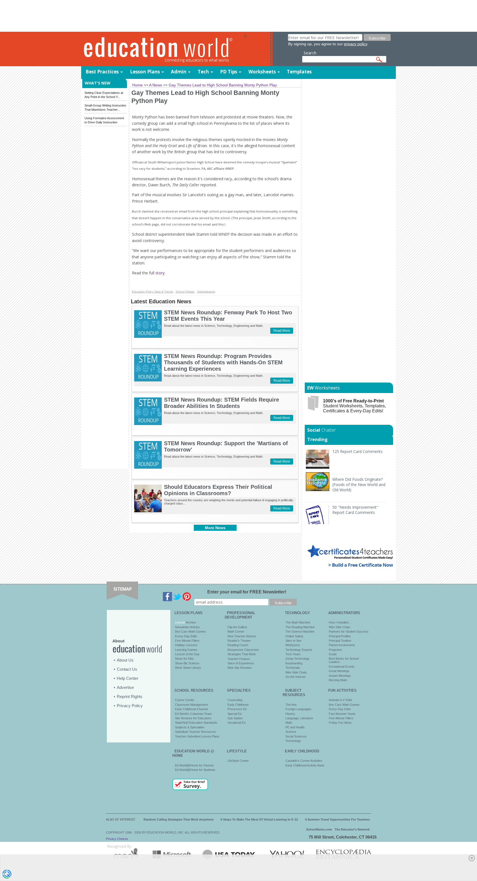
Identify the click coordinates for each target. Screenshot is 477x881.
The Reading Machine (300, 627)
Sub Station (235, 718)
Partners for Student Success (349, 631)
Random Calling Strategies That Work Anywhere (179, 819)
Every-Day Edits (186, 636)
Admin (178, 71)
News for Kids (184, 658)
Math (288, 722)
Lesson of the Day (187, 654)
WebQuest (292, 645)
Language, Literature (299, 718)
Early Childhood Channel (191, 709)
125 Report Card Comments (357, 451)
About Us (125, 660)
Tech (203, 71)
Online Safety (294, 636)
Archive (190, 622)
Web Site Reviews (239, 667)
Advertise (125, 687)
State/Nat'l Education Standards (196, 722)
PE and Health (294, 727)
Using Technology (297, 658)
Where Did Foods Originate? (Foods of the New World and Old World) (358, 484)
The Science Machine (299, 631)
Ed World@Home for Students (195, 769)
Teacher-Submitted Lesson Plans (197, 736)
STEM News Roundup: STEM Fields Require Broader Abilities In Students (221, 403)
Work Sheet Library (188, 667)
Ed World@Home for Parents (194, 765)
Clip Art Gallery (237, 627)
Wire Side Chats (296, 672)
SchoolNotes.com (319, 829)
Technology (293, 740)
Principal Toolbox (340, 640)
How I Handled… (340, 622)
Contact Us (127, 669)
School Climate (185, 291)
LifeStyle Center (238, 760)
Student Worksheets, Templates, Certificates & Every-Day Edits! (354, 406)
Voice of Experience (240, 663)
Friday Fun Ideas (340, 722)
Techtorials (292, 667)
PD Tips (228, 71)
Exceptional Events (341, 666)
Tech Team (292, 654)
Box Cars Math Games (190, 631)
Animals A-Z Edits (340, 700)
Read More (281, 331)
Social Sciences (296, 736)
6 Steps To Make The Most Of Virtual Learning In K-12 (259, 819)
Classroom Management (191, 704)
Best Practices (102, 71)
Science (290, 731)
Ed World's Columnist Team (193, 713)
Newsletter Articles (187, 627)
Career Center (184, 700)
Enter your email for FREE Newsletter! (246, 592)
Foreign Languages (298, 709)
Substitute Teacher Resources (195, 731)
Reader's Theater (239, 640)
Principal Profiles (340, 636)
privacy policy (355, 44)
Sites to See (293, 640)
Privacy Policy (130, 705)
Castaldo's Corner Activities (303, 760)
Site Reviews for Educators (193, 718)
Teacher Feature (238, 658)
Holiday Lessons (186, 645)
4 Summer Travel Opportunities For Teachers (337, 819)
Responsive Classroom (243, 649)
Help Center (127, 678)
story (160, 272)
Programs (335, 649)
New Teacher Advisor (241, 636)
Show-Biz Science (187, 663)
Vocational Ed (236, 722)
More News (215, 528)
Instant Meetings (340, 675)
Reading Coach (237, 645)
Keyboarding (293, 663)
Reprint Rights (129, 696)
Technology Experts (298, 649)
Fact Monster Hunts (342, 713)
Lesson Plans (145, 71)
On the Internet (295, 676)
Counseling (234, 700)
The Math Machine (297, 622)
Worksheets (262, 71)
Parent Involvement (342, 645)
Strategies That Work (241, 654)
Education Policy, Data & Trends (152, 291)
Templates (299, 71)
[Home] (162, 49)
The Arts (291, 704)
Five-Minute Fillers (187, 640)
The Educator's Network (352, 829)
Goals (333, 654)
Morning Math (338, 680)
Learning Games (186, 649)
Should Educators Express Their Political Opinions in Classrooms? (218, 490)
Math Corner (235, 631)
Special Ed (234, 713)
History (290, 713)
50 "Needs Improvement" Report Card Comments (355, 510)
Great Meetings (339, 671)
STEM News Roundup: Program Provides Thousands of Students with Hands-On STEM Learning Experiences (223, 362)
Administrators (206, 291)
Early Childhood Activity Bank (304, 765)
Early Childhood (237, 704)
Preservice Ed (237, 709)
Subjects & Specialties (190, 727)
